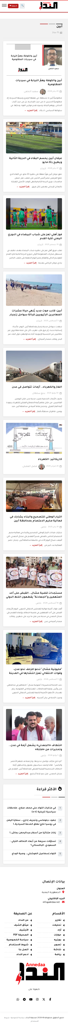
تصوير (57, 945)
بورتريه (57, 940)
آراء (59, 930)
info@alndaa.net (51, 902)
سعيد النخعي (31, 91)
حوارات (57, 935)
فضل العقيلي (29, 466)
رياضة (58, 954)
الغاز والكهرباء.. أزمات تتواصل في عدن (37, 387)
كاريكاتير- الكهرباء (50, 459)
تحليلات (56, 925)
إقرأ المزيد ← (30, 111)
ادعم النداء (22, 954)
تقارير (58, 920)
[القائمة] (4, 6)
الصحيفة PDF (20, 935)
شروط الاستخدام (18, 945)
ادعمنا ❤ (13, 6)
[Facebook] (50, 999)
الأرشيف (23, 930)
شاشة (57, 950)
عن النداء (23, 920)
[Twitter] (44, 999)
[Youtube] (31, 999)
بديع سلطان (38, 393)
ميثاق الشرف (21, 925)
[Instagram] (37, 999)
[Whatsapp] (18, 999)
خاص (43, 527)
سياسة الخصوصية (17, 940)
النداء (43, 169)
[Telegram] (24, 999)
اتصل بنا (23, 950)
